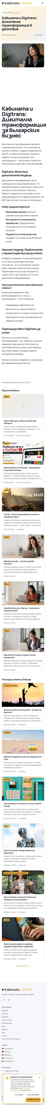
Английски (7, 1049)
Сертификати (7, 1023)
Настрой (20, 1094)
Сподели (40, 35)
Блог (3, 1032)
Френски (6, 1055)
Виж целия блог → (23, 966)
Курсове (5, 1011)
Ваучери (5, 1017)
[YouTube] (9, 1000)
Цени (4, 1026)
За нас (4, 1036)
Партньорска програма (11, 1039)
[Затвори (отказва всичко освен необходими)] (39, 1077)
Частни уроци (7, 1020)
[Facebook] (4, 1000)
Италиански (8, 1061)
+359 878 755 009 (11, 1071)
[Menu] (42, 3)
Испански (7, 1058)
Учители (5, 1014)
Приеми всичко (33, 1099)
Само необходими (33, 1094)
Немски (6, 1052)
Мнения (5, 1029)
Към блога (8, 12)
